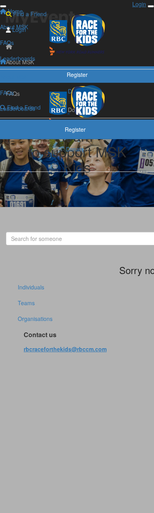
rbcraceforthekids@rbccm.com (65, 349)
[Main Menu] (3, 6)
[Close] (151, 6)
